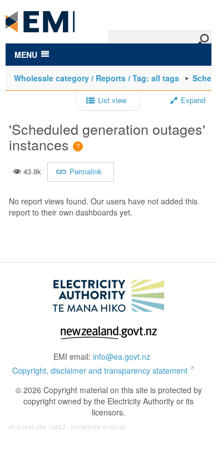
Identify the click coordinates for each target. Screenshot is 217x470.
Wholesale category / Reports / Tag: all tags (96, 78)
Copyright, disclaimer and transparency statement (100, 370)
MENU (25, 54)
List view (112, 100)
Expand (193, 100)
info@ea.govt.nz (121, 356)
